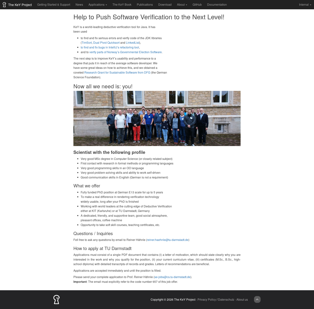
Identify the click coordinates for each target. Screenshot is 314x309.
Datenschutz (226, 299)
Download (165, 4)
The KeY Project (19, 4)
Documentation (217, 4)
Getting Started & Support (53, 4)
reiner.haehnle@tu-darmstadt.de (167, 240)
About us (242, 299)
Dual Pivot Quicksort (106, 42)
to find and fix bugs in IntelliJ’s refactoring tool (110, 47)
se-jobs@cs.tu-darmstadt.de (172, 277)
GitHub (197, 4)
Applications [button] (96, 4)
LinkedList (132, 42)
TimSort (87, 42)
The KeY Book (121, 4)
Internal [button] (304, 4)
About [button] (181, 4)
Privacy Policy (207, 299)
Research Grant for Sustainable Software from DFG (117, 72)
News (79, 4)
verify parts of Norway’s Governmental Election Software (125, 52)
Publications (145, 4)
